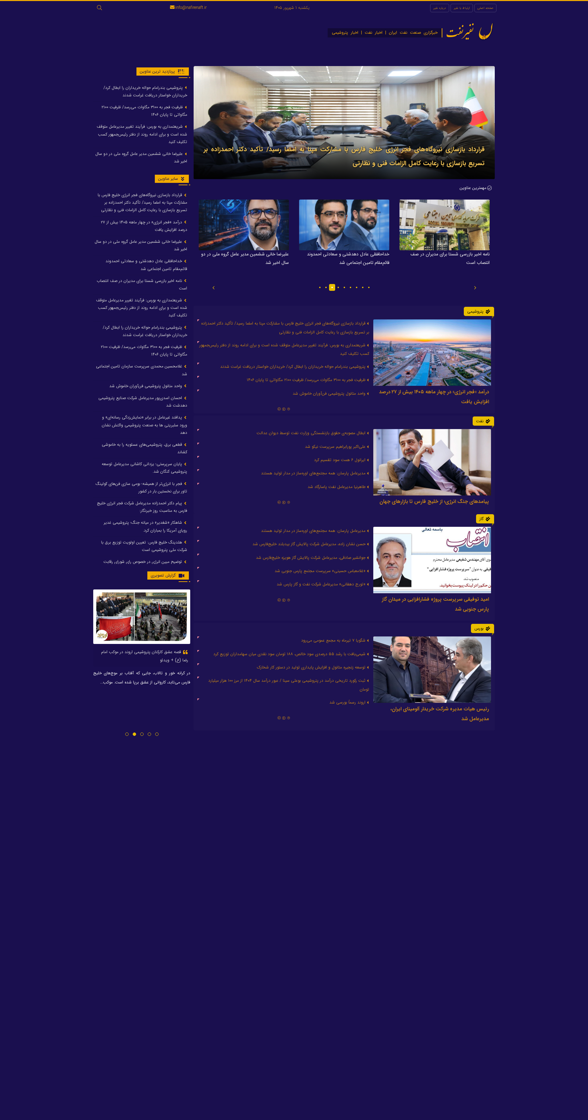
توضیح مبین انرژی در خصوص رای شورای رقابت (143, 562)
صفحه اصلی (485, 8)
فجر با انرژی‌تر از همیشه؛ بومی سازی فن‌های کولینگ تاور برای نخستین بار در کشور (141, 487)
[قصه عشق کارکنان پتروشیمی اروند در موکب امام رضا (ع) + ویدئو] (141, 616)
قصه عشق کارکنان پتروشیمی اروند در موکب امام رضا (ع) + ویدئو (144, 656)
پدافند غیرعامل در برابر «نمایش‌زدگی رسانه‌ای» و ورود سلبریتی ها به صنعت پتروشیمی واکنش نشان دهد (144, 425)
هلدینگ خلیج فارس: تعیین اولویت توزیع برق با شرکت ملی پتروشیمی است (144, 546)
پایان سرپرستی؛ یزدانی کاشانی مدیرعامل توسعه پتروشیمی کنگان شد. (144, 468)
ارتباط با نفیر (462, 8)
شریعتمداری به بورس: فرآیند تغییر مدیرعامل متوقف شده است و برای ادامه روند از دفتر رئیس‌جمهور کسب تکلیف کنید (142, 134)
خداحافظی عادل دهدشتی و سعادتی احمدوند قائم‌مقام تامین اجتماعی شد (146, 265)
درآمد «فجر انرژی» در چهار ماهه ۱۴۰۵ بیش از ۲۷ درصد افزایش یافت (144, 226)
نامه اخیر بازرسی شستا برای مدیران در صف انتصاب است (142, 284)
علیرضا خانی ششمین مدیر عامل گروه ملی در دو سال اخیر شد (141, 157)
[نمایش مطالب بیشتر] (284, 718)
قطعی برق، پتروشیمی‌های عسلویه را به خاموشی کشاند (144, 448)
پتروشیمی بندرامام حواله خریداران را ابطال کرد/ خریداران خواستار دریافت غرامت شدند (145, 91)
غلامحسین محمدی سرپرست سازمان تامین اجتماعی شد (141, 370)
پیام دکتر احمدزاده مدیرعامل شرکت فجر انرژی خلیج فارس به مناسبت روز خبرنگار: (142, 507)
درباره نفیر (439, 8)
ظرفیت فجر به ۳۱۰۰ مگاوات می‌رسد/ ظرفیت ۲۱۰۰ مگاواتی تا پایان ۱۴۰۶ (144, 111)
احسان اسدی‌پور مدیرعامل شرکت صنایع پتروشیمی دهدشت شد (142, 402)
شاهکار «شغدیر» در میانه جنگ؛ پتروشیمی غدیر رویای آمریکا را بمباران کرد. (145, 527)
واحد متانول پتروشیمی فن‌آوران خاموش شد (146, 386)
